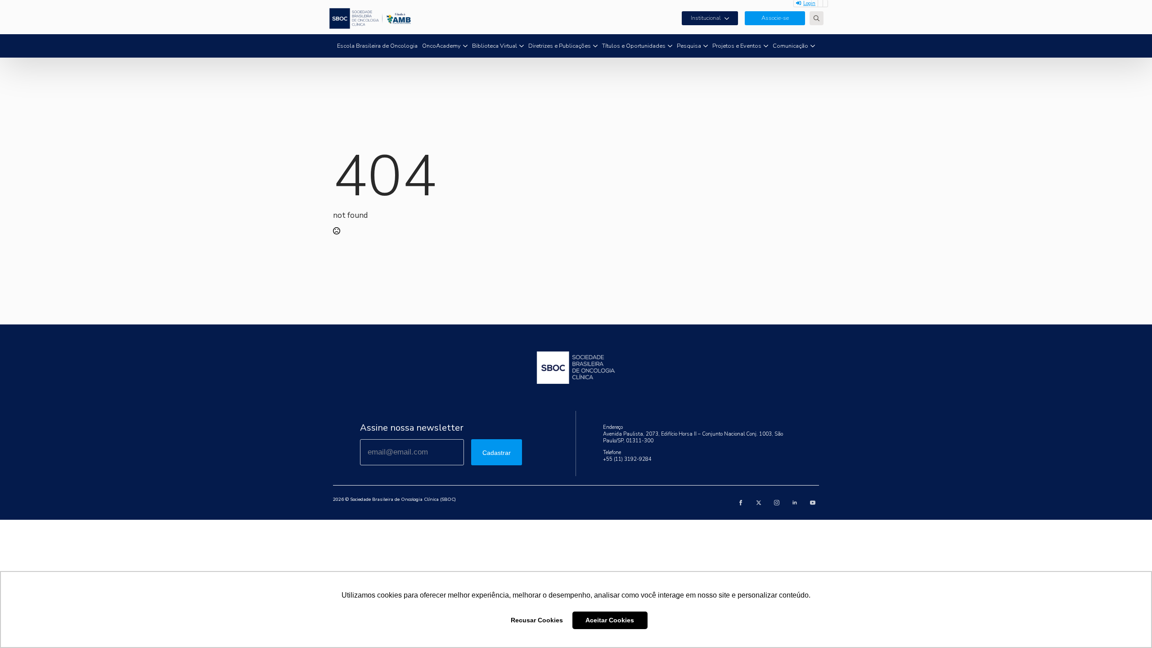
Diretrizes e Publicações (559, 46)
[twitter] (758, 502)
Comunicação (790, 46)
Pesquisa (689, 46)
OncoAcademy (441, 46)
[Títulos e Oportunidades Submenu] (670, 46)
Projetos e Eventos (736, 46)
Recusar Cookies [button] (537, 620)
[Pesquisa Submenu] (705, 46)
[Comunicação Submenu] (812, 46)
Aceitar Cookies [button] (609, 620)
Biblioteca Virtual (494, 46)
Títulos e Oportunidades (634, 46)
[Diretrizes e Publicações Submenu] (595, 46)
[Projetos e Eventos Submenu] (765, 46)
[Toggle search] (817, 18)
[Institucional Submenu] (729, 18)
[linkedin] (794, 502)
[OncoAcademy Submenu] (465, 46)
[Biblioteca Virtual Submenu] (521, 46)
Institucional (706, 18)
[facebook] (740, 502)
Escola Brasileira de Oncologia (377, 46)
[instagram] (776, 502)
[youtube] (812, 502)
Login (809, 3)
